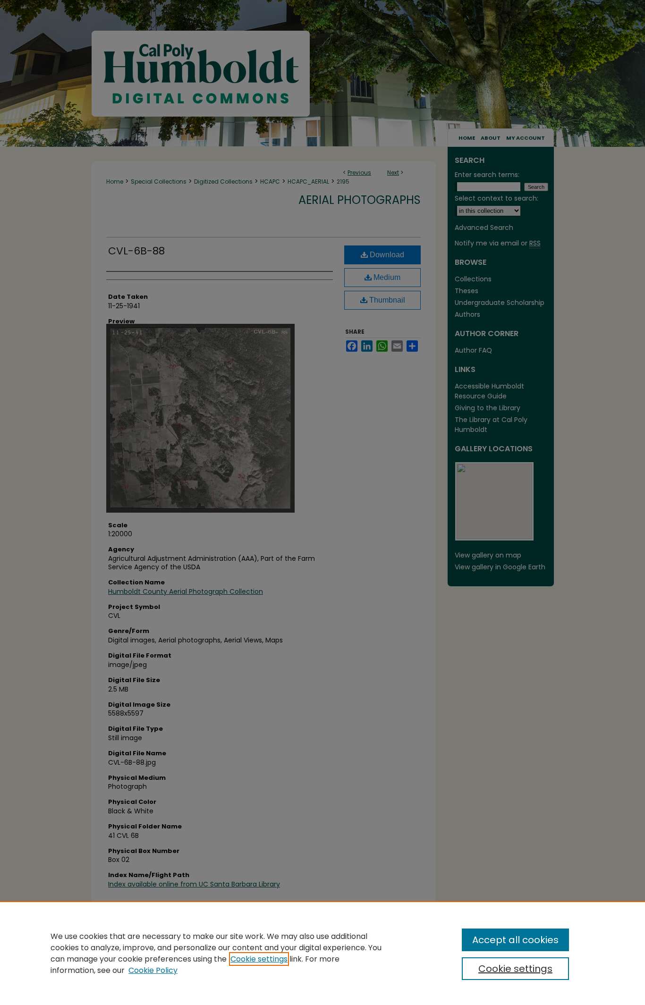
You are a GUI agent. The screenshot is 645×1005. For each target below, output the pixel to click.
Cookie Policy (153, 970)
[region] (322, 953)
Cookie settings (259, 959)
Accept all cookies (515, 939)
